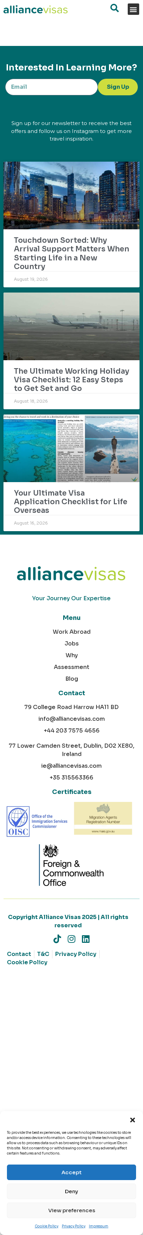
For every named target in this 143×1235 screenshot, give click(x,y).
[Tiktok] (57, 939)
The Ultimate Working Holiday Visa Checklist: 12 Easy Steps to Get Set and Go (71, 380)
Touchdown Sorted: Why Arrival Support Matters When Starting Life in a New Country (71, 253)
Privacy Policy (73, 1226)
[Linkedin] (86, 939)
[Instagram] (71, 939)
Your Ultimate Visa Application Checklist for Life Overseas (70, 502)
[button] (132, 1119)
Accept (71, 1172)
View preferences (71, 1210)
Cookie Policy (46, 1226)
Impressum (98, 1226)
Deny (71, 1191)
